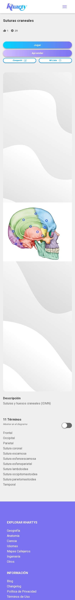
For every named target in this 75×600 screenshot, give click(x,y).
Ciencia (12, 541)
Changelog (14, 586)
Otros (10, 561)
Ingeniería (13, 556)
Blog (10, 581)
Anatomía (13, 536)
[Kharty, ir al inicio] (18, 6)
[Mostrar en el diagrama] (67, 425)
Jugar (37, 45)
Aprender (37, 53)
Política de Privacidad (21, 591)
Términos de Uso (18, 596)
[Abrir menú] (64, 6)
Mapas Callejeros (18, 551)
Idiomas (12, 546)
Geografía (13, 530)
